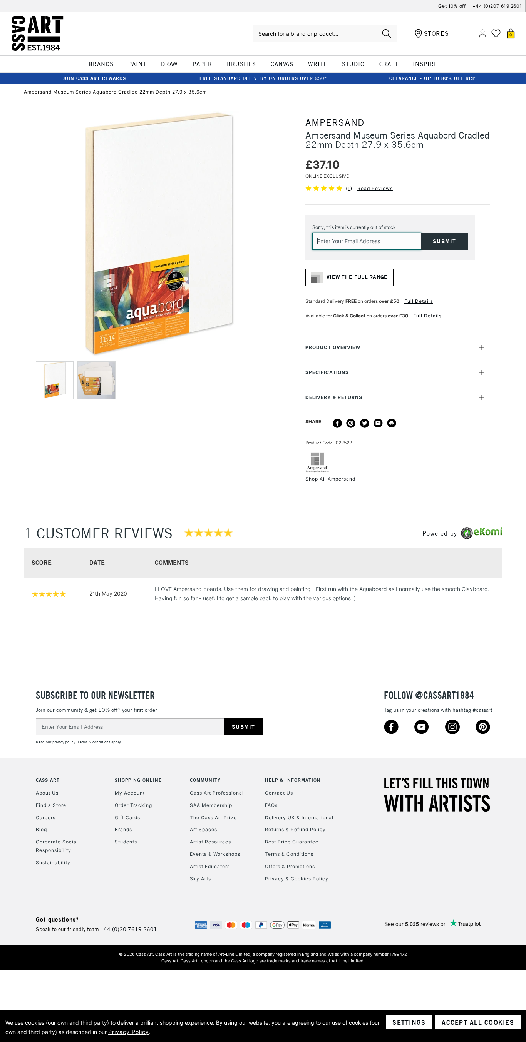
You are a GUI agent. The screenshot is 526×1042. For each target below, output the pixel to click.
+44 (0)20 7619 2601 (129, 929)
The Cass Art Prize (213, 817)
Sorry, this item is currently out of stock (354, 227)
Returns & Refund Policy (295, 829)
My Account (130, 793)
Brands (123, 829)
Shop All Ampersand (330, 478)
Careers (45, 817)
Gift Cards (127, 817)
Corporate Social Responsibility (57, 846)
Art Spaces (203, 829)
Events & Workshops (215, 854)
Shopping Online (138, 780)
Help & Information (293, 780)
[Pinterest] (350, 423)
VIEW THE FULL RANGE (357, 277)
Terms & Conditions (289, 854)
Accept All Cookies (478, 1022)
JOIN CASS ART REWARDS (94, 78)
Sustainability (53, 862)
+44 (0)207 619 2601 (497, 6)
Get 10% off (452, 6)
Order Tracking (133, 805)
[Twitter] (364, 423)
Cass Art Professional (217, 793)
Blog (41, 829)
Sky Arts (200, 879)
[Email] (378, 423)
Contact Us (279, 793)
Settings (408, 1022)
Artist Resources (210, 842)
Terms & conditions (93, 742)
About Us (47, 793)
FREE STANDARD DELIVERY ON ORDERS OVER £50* (263, 78)
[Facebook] (337, 423)
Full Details (418, 301)
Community (205, 780)
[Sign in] (482, 33)
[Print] (391, 423)
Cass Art (48, 780)
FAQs (271, 805)
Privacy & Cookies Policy (296, 879)
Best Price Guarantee (291, 842)
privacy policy (63, 742)
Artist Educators (210, 866)
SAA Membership (211, 805)
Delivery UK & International (299, 817)
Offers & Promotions (290, 866)
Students (126, 842)
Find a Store (51, 805)
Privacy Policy (128, 1032)
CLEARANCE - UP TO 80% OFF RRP (432, 78)
